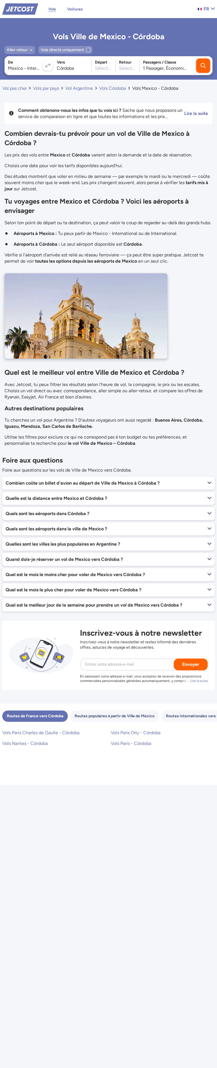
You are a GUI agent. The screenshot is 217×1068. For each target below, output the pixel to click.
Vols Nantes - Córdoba (25, 743)
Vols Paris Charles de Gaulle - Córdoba (40, 732)
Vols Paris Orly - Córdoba (135, 732)
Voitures (75, 9)
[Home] (20, 8)
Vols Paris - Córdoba (131, 743)
